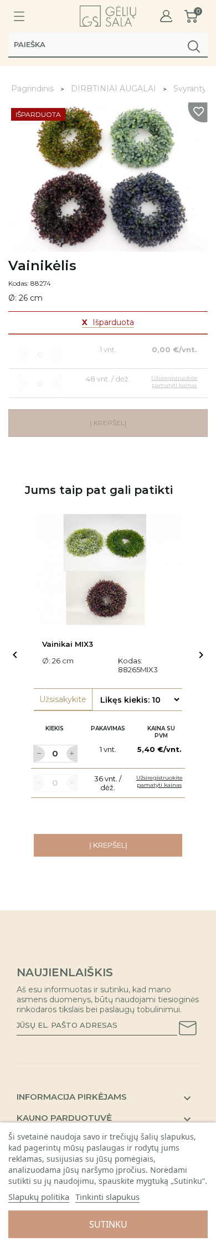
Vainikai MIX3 (67, 644)
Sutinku (108, 1224)
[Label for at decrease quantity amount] (38, 753)
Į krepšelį (108, 845)
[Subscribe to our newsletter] (188, 1030)
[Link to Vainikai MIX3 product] (108, 569)
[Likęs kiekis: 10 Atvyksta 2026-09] (139, 699)
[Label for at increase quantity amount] (72, 753)
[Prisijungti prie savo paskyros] (166, 16)
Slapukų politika (38, 1196)
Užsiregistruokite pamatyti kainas (159, 781)
